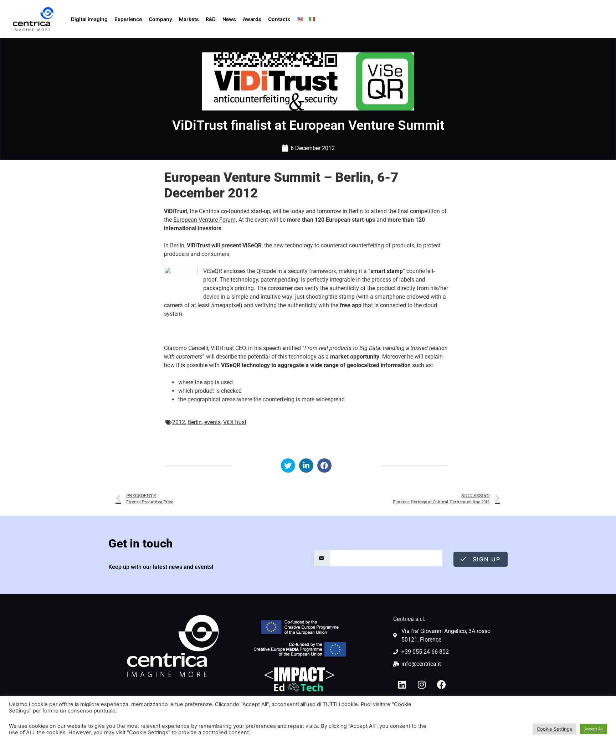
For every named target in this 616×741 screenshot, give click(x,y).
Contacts (279, 19)
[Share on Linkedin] (306, 465)
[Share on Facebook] (324, 465)
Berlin (195, 422)
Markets (189, 19)
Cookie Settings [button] (554, 729)
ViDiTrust (234, 422)
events (212, 422)
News (229, 19)
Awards (252, 19)
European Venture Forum (204, 219)
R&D (211, 19)
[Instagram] (422, 684)
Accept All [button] (593, 728)
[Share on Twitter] (288, 465)
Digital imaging (89, 19)
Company (160, 19)
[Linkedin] (402, 684)
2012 (178, 422)
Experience (128, 19)
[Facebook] (441, 684)
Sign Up (485, 559)
